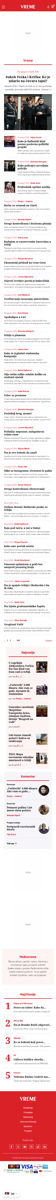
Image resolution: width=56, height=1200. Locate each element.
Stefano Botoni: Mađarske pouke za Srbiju (26, 508)
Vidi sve (10, 843)
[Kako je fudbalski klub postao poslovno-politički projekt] (9, 141)
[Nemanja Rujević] (44, 814)
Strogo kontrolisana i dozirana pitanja (27, 223)
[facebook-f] (11, 1147)
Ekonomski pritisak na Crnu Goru (25, 262)
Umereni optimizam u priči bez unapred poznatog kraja (23, 566)
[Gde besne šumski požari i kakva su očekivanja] (41, 739)
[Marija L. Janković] (44, 795)
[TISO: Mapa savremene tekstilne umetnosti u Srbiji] (41, 758)
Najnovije (28, 652)
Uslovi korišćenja (28, 1121)
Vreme (20, 1158)
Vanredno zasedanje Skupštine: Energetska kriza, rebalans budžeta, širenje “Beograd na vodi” (21, 714)
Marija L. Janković (14, 796)
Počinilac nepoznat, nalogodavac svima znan (24, 433)
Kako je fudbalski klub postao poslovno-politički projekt (33, 144)
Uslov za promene (15, 395)
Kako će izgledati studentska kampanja (21, 355)
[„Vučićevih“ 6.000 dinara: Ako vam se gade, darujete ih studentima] (41, 689)
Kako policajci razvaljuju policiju (33, 167)
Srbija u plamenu (15, 335)
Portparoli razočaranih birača (21, 828)
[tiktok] (38, 1147)
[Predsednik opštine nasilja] (9, 187)
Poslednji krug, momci (18, 413)
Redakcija (28, 1107)
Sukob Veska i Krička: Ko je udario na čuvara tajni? (28, 79)
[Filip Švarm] (44, 833)
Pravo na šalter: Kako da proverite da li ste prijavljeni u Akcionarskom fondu (32, 1007)
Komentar (28, 776)
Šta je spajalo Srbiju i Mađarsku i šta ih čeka (26, 587)
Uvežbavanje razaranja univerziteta (26, 299)
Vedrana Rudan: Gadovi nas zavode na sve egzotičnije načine (31, 1076)
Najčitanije (28, 994)
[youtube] (25, 1147)
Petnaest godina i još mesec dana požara (19, 809)
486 (18, 640)
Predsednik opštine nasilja (34, 187)
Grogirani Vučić (13, 624)
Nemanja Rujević (13, 815)
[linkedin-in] (45, 1147)
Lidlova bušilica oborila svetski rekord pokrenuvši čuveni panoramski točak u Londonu (30, 1059)
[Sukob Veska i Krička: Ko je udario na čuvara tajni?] (28, 112)
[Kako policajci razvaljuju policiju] (9, 165)
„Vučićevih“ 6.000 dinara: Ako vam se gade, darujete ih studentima (21, 689)
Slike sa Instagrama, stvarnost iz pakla (28, 470)
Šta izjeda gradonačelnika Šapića (24, 606)
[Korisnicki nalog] (48, 7)
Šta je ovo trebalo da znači (20, 452)
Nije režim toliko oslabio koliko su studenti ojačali (25, 376)
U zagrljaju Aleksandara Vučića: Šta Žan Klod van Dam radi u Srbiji (21, 667)
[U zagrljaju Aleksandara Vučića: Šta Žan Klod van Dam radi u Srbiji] (41, 667)
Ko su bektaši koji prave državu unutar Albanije (28, 1042)
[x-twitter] (18, 1147)
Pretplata (28, 1112)
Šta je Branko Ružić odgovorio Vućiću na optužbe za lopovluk (33, 1024)
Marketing (28, 1117)
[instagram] (31, 1147)
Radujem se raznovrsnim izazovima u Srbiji (27, 243)
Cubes (41, 1158)
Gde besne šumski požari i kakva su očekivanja (20, 738)
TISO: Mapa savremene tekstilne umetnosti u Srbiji (21, 757)
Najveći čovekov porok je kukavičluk (26, 280)
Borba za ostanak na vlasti (20, 205)
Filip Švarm (11, 834)
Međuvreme (36, 968)
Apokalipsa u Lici (15, 317)
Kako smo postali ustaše (19, 546)
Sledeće (49, 640)
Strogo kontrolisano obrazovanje (24, 488)
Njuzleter (28, 1126)
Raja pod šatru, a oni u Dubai (22, 528)
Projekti (28, 1131)
